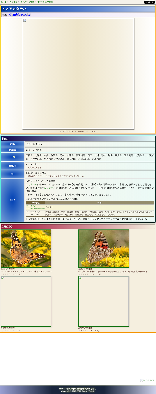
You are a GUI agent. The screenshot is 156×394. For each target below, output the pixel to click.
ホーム (4, 2)
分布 (12, 157)
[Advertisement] (26, 360)
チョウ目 (13, 2)
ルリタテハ (49, 188)
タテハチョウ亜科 (45, 2)
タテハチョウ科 (27, 2)
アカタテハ (31, 184)
